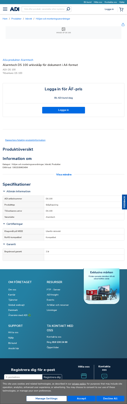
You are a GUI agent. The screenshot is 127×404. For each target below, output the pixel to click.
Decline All (110, 398)
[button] (124, 202)
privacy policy (79, 383)
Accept (81, 398)
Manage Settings (47, 398)
